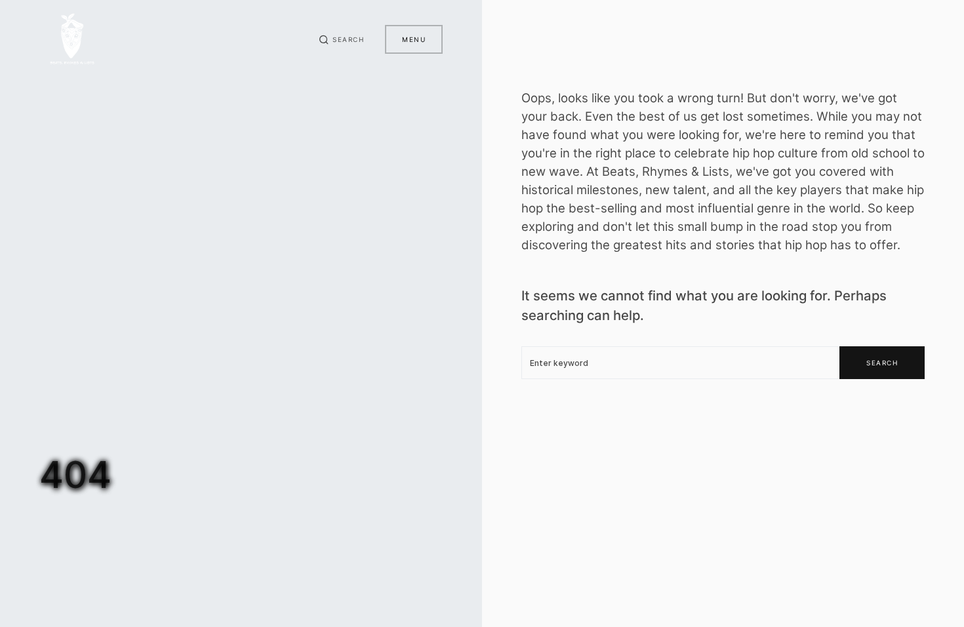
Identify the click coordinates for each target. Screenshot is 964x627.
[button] (342, 39)
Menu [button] (414, 39)
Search (882, 363)
